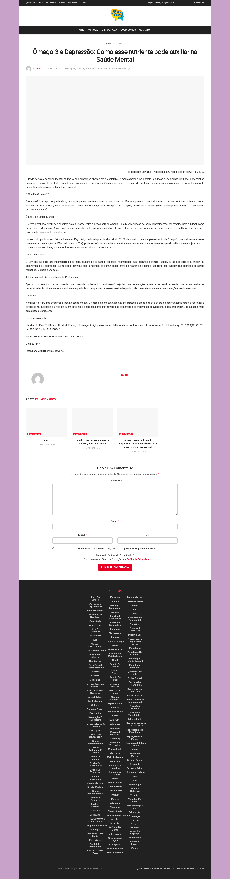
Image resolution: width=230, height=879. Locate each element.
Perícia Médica (115, 852)
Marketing (115, 738)
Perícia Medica (135, 597)
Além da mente (95, 610)
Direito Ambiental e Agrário (95, 750)
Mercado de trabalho (115, 773)
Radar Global (135, 678)
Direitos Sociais (95, 805)
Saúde (134, 749)
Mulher (115, 795)
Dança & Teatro (95, 709)
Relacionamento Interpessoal (135, 700)
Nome (115, 521)
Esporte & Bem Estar (95, 851)
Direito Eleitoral (95, 783)
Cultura (95, 705)
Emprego (95, 829)
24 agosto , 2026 (47, 444)
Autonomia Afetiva (95, 655)
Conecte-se (199, 3)
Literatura (115, 728)
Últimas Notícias (103, 68)
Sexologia (135, 764)
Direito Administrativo (95, 742)
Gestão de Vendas (115, 685)
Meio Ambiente (115, 757)
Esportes (115, 597)
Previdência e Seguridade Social (135, 641)
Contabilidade (95, 697)
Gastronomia (115, 649)
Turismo (134, 820)
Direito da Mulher (95, 757)
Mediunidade (115, 749)
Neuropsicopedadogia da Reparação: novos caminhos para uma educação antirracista (138, 444)
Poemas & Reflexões (135, 629)
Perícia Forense (115, 848)
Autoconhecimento (97, 650)
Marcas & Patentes (115, 733)
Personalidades (135, 601)
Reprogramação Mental (134, 737)
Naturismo (115, 803)
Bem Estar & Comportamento (95, 666)
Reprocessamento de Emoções (136, 724)
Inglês (115, 715)
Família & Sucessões (115, 617)
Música (115, 799)
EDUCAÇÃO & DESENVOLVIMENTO (98, 820)
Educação (95, 815)
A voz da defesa (95, 598)
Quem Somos (31, 3)
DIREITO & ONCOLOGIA (95, 735)
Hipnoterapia (115, 703)
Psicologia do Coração (134, 653)
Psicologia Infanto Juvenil (135, 659)
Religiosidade (135, 719)
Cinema (95, 675)
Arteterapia (95, 635)
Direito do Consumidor (95, 764)
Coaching (95, 680)
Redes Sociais (134, 695)
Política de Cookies (47, 3)
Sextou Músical (135, 768)
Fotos (115, 645)
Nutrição (90, 68)
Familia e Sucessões (115, 623)
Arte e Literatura (95, 630)
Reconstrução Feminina (134, 690)
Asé (95, 640)
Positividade (134, 635)
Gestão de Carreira (115, 665)
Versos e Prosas (134, 842)
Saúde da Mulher (135, 754)
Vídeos (134, 848)
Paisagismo (115, 844)
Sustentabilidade (135, 772)
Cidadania (95, 671)
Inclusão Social (115, 711)
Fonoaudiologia (115, 641)
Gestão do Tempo (115, 691)
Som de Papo (71, 869)
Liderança (115, 724)
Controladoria (95, 701)
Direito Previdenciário (95, 792)
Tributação (135, 812)
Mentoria (115, 761)
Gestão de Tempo (115, 678)
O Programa (109, 30)
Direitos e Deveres (95, 798)
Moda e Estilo (115, 786)
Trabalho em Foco (134, 800)
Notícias (93, 30)
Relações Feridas (135, 707)
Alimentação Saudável (95, 615)
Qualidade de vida (135, 672)
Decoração (95, 713)
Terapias (134, 795)
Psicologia (135, 648)
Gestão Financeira (115, 698)
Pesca (135, 605)
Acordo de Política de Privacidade (115, 554)
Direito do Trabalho (95, 771)
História (115, 707)
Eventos (115, 612)
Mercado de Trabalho (115, 766)
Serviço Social (134, 760)
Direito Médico (95, 787)
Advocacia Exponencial (95, 605)
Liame (46, 440)
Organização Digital (115, 839)
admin (39, 68)
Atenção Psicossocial (95, 645)
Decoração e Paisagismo (95, 718)
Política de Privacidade (67, 3)
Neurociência (115, 811)
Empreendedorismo (97, 825)
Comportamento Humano (95, 685)
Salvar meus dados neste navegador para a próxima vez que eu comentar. (116, 548)
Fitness (115, 637)
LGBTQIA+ (115, 720)
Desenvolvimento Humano (96, 725)
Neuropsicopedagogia (118, 815)
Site (148, 534)
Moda (115, 778)
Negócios (115, 807)
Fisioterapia (115, 633)
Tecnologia (135, 784)
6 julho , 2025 (54, 68)
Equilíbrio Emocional (95, 845)
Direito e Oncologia (95, 777)
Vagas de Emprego (121, 68)
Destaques (119, 43)
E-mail (82, 534)
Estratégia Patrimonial (115, 606)
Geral (115, 660)
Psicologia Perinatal (135, 666)
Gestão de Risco (115, 671)
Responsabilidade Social (136, 744)
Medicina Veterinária (115, 743)
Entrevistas (95, 840)
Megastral (115, 753)
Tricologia (135, 816)
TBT (135, 776)
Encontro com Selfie (95, 834)
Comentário (115, 480)
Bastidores (95, 661)
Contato (82, 3)
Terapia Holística (135, 789)
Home (81, 30)
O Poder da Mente (115, 828)
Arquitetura (95, 625)
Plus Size (135, 624)
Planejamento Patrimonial (135, 618)
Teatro (134, 780)
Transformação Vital (135, 806)
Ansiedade (95, 621)
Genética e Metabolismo (115, 654)
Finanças (115, 629)
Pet (135, 609)
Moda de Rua (115, 782)
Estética (115, 601)
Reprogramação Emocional (134, 731)
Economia (95, 810)
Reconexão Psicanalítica (135, 683)
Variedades (135, 837)
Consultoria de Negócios (95, 691)
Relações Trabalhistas (134, 713)
